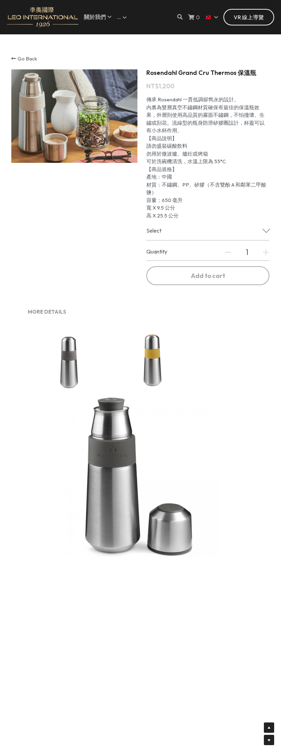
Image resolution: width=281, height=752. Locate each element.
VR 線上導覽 (249, 17)
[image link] (42, 17)
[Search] (180, 17)
